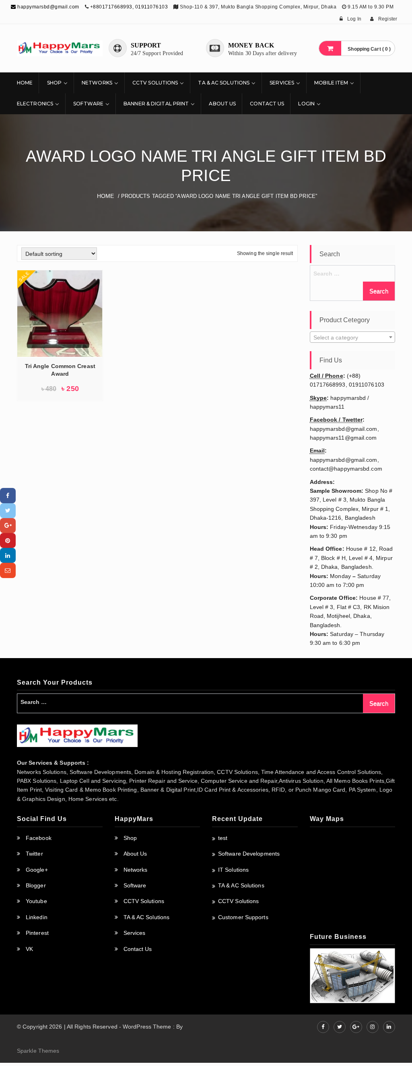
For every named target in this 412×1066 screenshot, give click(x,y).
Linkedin (36, 917)
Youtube (36, 901)
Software (88, 104)
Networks (97, 83)
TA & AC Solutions (223, 83)
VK (29, 949)
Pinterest (37, 933)
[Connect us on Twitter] (340, 1027)
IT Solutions (233, 869)
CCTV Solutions (155, 83)
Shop (54, 83)
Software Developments (249, 853)
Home (25, 83)
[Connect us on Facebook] (323, 1027)
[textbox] (352, 337)
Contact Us (267, 104)
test (222, 838)
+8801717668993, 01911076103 (129, 7)
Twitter (34, 853)
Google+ (37, 869)
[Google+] (8, 525)
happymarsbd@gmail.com (47, 7)
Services (282, 83)
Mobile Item (331, 83)
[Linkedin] (8, 555)
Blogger (36, 885)
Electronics (35, 104)
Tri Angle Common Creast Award (60, 370)
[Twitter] (8, 510)
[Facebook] (8, 495)
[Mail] (8, 570)
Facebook (39, 838)
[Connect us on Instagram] (373, 1027)
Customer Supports (243, 917)
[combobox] (353, 337)
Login (306, 104)
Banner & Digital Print (156, 104)
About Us (222, 104)
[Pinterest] (8, 540)
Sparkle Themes (38, 1050)
